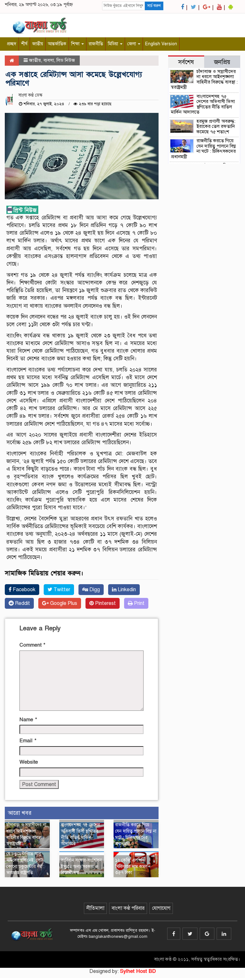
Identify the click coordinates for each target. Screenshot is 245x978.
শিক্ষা (76, 44)
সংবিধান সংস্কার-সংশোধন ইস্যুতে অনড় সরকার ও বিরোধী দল (81, 866)
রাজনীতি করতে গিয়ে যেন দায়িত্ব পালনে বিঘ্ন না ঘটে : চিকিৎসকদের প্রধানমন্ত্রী (203, 148)
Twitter (61, 589)
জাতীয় (37, 44)
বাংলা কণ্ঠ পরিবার (128, 908)
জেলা (132, 44)
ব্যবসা (48, 60)
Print (139, 603)
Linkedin (126, 589)
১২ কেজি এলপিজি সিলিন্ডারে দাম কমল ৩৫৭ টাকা (131, 866)
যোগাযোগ (161, 908)
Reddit (22, 603)
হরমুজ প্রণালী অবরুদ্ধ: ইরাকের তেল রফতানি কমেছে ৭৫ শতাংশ (216, 126)
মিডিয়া (113, 44)
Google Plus (63, 603)
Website (28, 762)
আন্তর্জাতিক (57, 44)
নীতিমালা (95, 908)
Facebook (23, 589)
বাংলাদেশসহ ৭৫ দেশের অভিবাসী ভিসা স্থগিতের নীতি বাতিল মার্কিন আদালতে (203, 104)
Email (27, 740)
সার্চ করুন (154, 6)
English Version (161, 44)
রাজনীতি (96, 44)
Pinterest (105, 603)
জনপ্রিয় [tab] (222, 62)
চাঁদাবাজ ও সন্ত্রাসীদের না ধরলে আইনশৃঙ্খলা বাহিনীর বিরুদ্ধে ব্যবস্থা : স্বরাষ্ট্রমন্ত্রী (204, 79)
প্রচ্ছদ (11, 44)
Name (28, 719)
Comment (32, 645)
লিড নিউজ (65, 60)
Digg (94, 589)
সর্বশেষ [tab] (186, 62)
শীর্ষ (24, 44)
